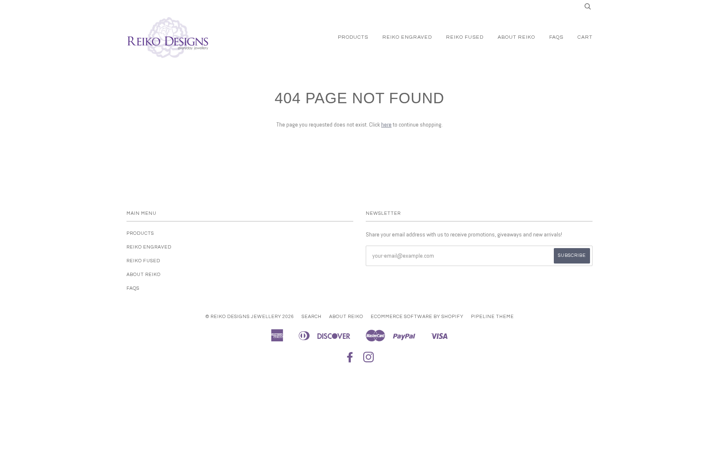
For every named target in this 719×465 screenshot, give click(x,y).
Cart (585, 37)
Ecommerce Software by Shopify (417, 316)
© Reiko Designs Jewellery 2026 (250, 316)
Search (312, 316)
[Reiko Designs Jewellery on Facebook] (350, 360)
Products (353, 37)
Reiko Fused (464, 37)
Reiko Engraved (407, 37)
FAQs (556, 37)
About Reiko (516, 37)
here (386, 124)
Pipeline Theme (492, 316)
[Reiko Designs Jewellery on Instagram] (368, 360)
